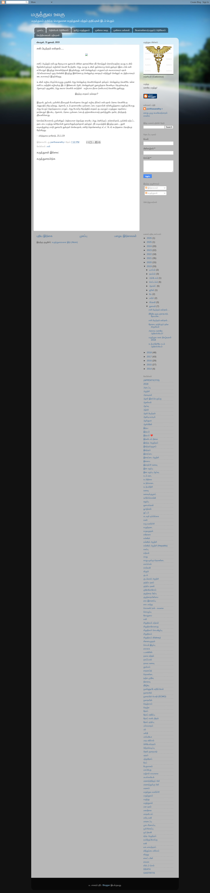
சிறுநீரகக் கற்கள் (151, 623)
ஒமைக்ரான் (148, 505)
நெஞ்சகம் (147, 704)
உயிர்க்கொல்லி (149, 498)
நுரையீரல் (147, 693)
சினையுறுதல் (149, 641)
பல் (144, 729)
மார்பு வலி (147, 818)
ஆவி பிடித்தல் (149, 413)
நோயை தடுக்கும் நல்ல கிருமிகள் (158, 325)
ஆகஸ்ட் (153, 286)
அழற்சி (146, 391)
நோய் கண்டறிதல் (151, 718)
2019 (149, 266)
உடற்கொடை (148, 483)
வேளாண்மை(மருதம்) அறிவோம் (150, 30)
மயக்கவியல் (148, 777)
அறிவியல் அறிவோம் (59, 30)
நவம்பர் (152, 274)
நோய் (145, 711)
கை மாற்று (148, 604)
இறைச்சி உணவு (150, 465)
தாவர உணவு (149, 663)
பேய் (145, 763)
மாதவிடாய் (148, 814)
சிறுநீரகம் (147, 634)
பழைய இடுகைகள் (125, 236)
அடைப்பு (147, 388)
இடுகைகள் (152, 188)
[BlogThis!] (90, 142)
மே (150, 294)
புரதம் (145, 755)
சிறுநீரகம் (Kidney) (152, 638)
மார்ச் (152, 298)
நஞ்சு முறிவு (148, 678)
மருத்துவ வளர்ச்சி (151, 792)
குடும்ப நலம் (148, 582)
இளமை (146, 461)
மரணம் (146, 788)
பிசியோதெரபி (149, 744)
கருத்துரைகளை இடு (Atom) (65, 242)
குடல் (145, 575)
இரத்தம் (147, 450)
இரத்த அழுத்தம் (150, 443)
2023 (149, 250)
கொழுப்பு (147, 612)
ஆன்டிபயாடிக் (149, 417)
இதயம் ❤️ (148, 435)
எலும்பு (146, 501)
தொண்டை (148, 674)
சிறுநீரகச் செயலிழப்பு (152, 630)
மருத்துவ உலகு (48, 14)
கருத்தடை (148, 527)
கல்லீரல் (146, 538)
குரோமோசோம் (149, 590)
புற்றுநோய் (147, 759)
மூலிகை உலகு (101, 30)
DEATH (147, 869)
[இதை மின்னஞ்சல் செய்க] (87, 142)
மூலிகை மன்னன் (121, 30)
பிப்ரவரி (152, 302)
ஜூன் (152, 290)
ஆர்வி (146, 410)
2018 (149, 352)
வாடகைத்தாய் (149, 847)
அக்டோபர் (154, 278)
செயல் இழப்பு (149, 645)
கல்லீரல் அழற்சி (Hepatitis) (155, 546)
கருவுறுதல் (148, 531)
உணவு (146, 490)
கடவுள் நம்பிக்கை (151, 516)
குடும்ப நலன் (149, 586)
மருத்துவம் (148, 796)
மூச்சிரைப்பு (148, 829)
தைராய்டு (147, 671)
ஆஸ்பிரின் (147, 424)
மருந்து (146, 799)
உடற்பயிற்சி (148, 487)
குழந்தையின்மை (150, 597)
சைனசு (146, 649)
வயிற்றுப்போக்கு (150, 840)
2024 (149, 246)
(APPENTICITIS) (151, 380)
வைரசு (146, 862)
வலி (145, 843)
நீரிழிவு (146, 685)
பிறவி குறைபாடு (150, 751)
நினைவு (147, 682)
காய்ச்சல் (147, 564)
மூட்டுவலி (147, 832)
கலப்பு (146, 549)
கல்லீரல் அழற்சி (150, 542)
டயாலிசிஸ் (147, 652)
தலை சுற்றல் (148, 656)
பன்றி (145, 733)
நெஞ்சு (146, 707)
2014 (149, 369)
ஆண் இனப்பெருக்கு (152, 399)
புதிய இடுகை (45, 236)
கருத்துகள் (152, 193)
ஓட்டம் (146, 513)
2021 (149, 258)
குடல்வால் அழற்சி (151, 579)
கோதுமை (147, 615)
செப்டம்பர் (153, 282)
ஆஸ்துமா (147, 421)
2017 (149, 357)
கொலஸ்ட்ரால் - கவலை (153, 608)
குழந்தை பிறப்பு (150, 593)
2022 (149, 254)
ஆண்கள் (147, 402)
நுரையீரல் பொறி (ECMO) (154, 696)
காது (145, 557)
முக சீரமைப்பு (149, 825)
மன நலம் (147, 807)
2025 (149, 242)
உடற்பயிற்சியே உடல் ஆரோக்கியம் (157, 345)
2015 (149, 364)
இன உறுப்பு (148, 468)
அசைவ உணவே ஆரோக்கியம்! (156, 332)
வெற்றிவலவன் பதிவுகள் (48, 35)
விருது (146, 854)
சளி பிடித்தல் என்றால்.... (159, 310)
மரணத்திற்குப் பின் (151, 781)
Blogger (106, 885)
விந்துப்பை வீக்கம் (151, 851)
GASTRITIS (149, 873)
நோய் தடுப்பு (148, 722)
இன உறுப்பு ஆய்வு (151, 472)
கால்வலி (147, 568)
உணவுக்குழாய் (149, 494)
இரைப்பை (147, 454)
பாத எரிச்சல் (148, 740)
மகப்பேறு (147, 770)
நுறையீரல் (147, 700)
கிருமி (146, 571)
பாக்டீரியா (147, 737)
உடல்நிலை (147, 479)
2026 (149, 238)
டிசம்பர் (152, 270)
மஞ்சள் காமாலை (150, 773)
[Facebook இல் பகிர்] (96, 142)
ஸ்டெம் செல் (148, 865)
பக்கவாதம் (148, 726)
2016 (149, 361)
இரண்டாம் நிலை (150, 439)
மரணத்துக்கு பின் (151, 785)
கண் (145, 520)
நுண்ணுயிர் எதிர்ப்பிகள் (153, 689)
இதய (145, 428)
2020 (149, 262)
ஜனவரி (152, 306)
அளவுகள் (147, 395)
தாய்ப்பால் (147, 660)
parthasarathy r (154, 109)
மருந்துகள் (148, 803)
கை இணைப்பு (149, 601)
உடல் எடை (147, 476)
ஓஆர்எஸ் (147, 509)
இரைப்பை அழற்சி (151, 457)
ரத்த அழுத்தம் (149, 836)
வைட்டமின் (148, 858)
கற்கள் (146, 553)
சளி (48, 146)
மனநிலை (147, 810)
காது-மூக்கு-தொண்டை (153, 560)
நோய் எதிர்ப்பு (149, 715)
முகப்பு (40, 30)
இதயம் (146, 432)
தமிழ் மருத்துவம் (82, 30)
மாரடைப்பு (147, 821)
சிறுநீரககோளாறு (151, 626)
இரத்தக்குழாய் (150, 446)
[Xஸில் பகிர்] (93, 142)
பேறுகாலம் (148, 766)
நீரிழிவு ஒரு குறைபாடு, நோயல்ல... (158, 315)
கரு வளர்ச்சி (149, 524)
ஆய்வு (146, 406)
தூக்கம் (146, 667)
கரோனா (147, 534)
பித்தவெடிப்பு (149, 748)
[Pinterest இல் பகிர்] (99, 142)
